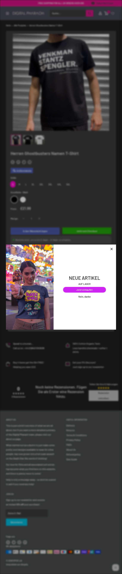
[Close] (112, 249)
